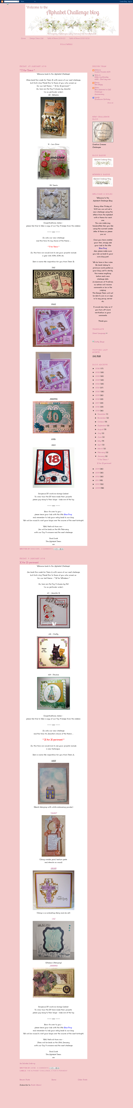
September (102, 425)
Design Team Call (36, 38)
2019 (97, 395)
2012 (97, 476)
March (100, 448)
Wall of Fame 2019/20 (56, 38)
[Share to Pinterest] (63, 549)
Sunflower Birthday (102, 99)
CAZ (53, 919)
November (102, 418)
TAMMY (53, 813)
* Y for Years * (27, 70)
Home (23, 38)
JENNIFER (53, 966)
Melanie (98, 70)
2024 (97, 376)
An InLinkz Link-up (27, 1063)
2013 (97, 473)
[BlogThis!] (57, 549)
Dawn (97, 82)
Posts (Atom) (36, 1085)
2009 (98, 488)
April (100, 445)
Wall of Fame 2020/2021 (80, 38)
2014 (97, 469)
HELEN (53, 868)
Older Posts (82, 1080)
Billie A (97, 75)
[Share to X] (59, 549)
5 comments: (43, 1068)
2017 (97, 403)
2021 (97, 388)
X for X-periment (29, 562)
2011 (97, 480)
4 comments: (47, 549)
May (100, 441)
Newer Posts (25, 1080)
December (102, 414)
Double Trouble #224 (102, 72)
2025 (97, 372)
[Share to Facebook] (61, 549)
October (101, 422)
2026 (97, 368)
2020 (98, 391)
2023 (97, 380)
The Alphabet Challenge (38, 1071)
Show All (110, 103)
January (101, 456)
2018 (97, 399)
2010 (97, 484)
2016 (97, 407)
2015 (97, 411)
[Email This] (55, 549)
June (100, 437)
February (102, 452)
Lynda (97, 97)
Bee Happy (99, 84)
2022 (97, 384)
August (101, 429)
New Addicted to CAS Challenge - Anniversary (103, 92)
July (100, 433)
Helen (97, 87)
